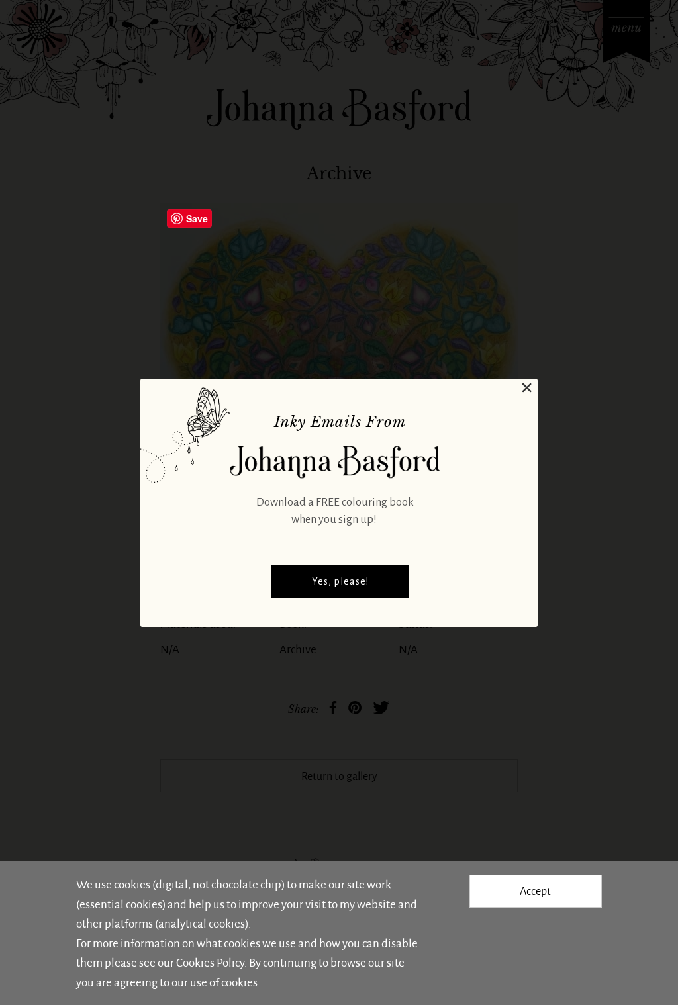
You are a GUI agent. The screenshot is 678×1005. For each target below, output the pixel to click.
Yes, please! (340, 581)
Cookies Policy (210, 962)
